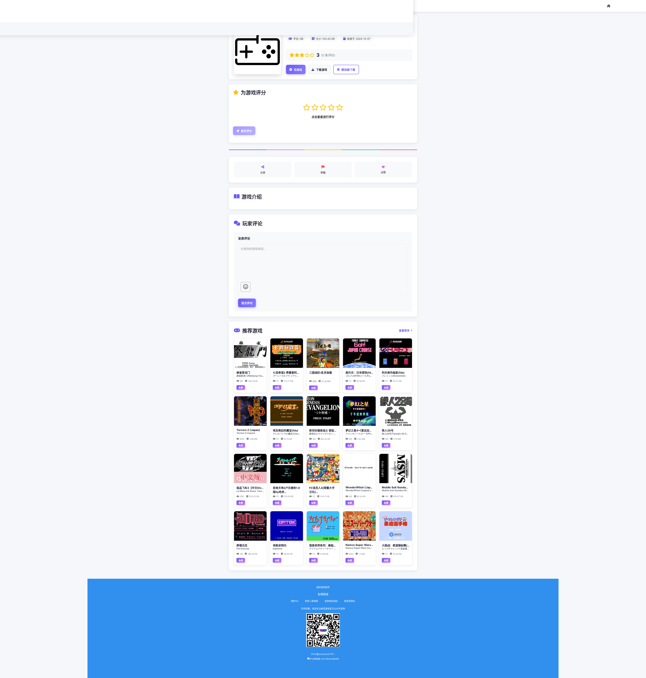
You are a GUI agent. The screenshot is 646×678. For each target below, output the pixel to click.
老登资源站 (349, 601)
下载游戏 (321, 69)
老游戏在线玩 (331, 601)
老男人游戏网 (311, 601)
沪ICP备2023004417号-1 (323, 654)
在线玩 (298, 69)
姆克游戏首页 (323, 587)
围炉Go (294, 601)
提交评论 (247, 303)
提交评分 (246, 131)
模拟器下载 (348, 69)
